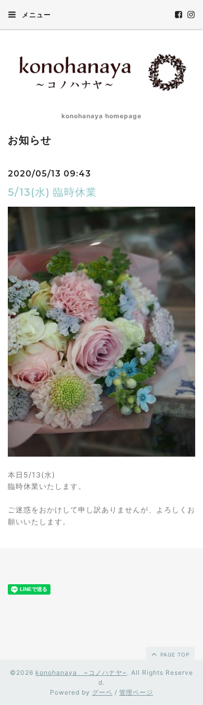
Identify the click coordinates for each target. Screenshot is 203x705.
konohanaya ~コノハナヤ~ (81, 672)
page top (173, 654)
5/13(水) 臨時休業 (52, 192)
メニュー (35, 14)
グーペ (102, 692)
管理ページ (136, 692)
